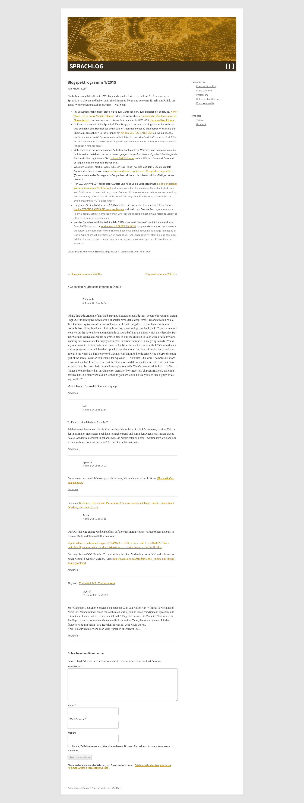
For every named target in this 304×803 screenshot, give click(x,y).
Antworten (73, 393)
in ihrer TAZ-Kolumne (122, 158)
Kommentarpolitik (205, 103)
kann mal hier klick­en (162, 120)
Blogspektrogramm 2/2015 (161, 274)
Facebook (201, 124)
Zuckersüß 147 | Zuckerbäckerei (97, 583)
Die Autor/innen (204, 90)
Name (72, 705)
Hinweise (99, 251)
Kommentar (75, 666)
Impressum (202, 95)
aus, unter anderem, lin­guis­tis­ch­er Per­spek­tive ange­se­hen (139, 171)
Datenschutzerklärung (207, 99)
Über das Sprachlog (206, 86)
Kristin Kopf (144, 251)
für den (136, 132)
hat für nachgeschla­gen (99, 209)
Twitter (199, 120)
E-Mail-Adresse (77, 719)
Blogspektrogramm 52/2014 (85, 274)
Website (72, 732)
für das (118, 226)
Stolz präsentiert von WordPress (107, 788)
